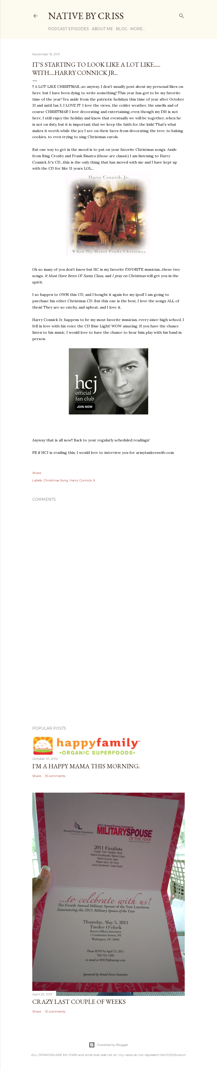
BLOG (121, 28)
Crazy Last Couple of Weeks (79, 1001)
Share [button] (36, 473)
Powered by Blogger (112, 1045)
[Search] (181, 15)
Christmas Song (55, 480)
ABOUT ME (102, 28)
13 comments (55, 776)
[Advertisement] (108, 676)
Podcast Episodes (68, 28)
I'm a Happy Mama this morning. (86, 766)
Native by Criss (86, 16)
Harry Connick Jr (83, 480)
